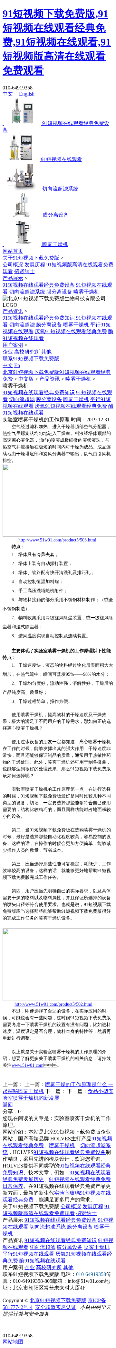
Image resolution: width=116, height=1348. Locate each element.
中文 (8, 94)
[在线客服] (10, 1325)
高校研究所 (27, 352)
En (17, 365)
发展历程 (34, 264)
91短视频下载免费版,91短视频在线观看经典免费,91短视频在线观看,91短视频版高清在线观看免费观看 (57, 42)
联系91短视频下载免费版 (31, 358)
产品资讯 (13, 311)
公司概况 (13, 264)
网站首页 (13, 251)
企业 (8, 352)
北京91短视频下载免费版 (58, 1300)
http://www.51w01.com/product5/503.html (57, 540)
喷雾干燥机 (86, 291)
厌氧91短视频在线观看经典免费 (71, 331)
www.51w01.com (28, 1065)
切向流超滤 (22, 324)
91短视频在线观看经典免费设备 (39, 285)
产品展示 (13, 278)
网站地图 (13, 1341)
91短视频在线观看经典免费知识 (39, 318)
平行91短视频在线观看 (28, 1254)
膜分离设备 (59, 291)
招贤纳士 (24, 271)
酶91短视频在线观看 (42, 1260)
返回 (8, 1104)
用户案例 (13, 345)
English (26, 94)
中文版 (26, 379)
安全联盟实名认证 (55, 1307)
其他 (46, 352)
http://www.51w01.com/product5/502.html (53, 1004)
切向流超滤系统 (27, 291)
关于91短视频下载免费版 (31, 258)
